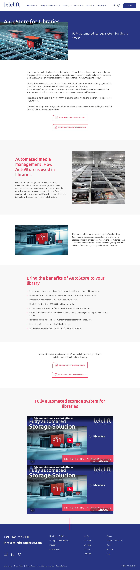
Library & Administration (59, 540)
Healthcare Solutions (58, 536)
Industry (52, 545)
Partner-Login (55, 549)
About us (110, 549)
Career (109, 536)
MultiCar (87, 554)
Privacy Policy (18, 566)
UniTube (87, 545)
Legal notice (8, 566)
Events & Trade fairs (114, 540)
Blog (108, 545)
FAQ (108, 554)
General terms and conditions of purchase (40, 566)
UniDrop (87, 540)
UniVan (87, 549)
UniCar (86, 536)
